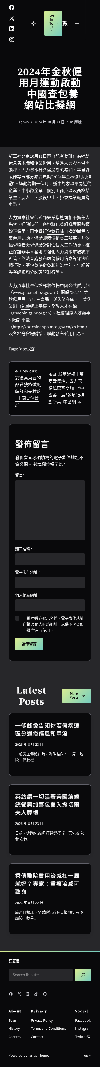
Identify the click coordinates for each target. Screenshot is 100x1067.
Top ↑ (86, 1055)
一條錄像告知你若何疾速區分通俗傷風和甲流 (47, 729)
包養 (59, 225)
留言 (19, 475)
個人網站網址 (26, 595)
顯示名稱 (24, 549)
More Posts (74, 695)
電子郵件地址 (27, 572)
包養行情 (55, 231)
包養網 (66, 170)
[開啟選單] (77, 23)
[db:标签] (27, 349)
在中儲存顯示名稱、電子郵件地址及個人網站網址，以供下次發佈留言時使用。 (53, 624)
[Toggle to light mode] (33, 23)
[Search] (83, 975)
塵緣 (78, 122)
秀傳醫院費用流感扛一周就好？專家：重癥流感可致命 (47, 884)
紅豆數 (14, 961)
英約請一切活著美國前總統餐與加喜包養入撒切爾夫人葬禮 (47, 805)
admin (23, 122)
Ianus (32, 1055)
